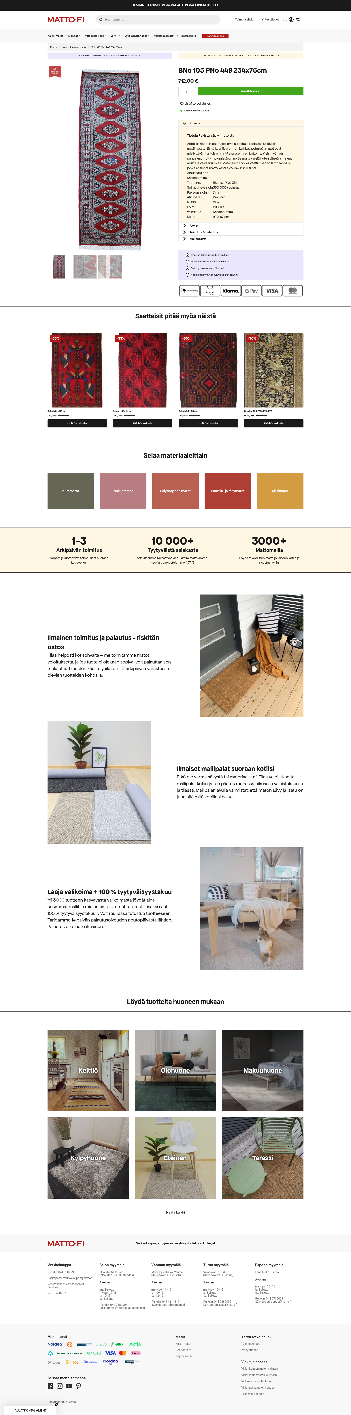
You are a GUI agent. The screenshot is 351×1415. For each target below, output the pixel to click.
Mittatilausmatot (164, 36)
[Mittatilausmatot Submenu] (177, 36)
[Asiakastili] (291, 19)
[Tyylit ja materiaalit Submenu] (150, 36)
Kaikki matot (55, 36)
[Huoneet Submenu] (81, 36)
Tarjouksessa (184, 1356)
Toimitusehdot (244, 19)
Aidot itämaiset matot (74, 47)
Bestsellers (188, 36)
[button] (171, 159)
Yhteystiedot (270, 19)
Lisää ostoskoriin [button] (77, 423)
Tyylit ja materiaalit (135, 36)
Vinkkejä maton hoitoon (256, 1381)
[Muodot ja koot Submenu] (107, 36)
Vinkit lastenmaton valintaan (259, 1375)
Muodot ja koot (94, 36)
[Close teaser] (56, 1405)
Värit (113, 36)
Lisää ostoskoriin (250, 91)
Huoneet (72, 36)
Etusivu (54, 47)
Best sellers (183, 1350)
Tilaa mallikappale (252, 1394)
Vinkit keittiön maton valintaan (260, 1368)
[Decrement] (181, 92)
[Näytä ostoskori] (298, 20)
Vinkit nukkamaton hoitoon (258, 1387)
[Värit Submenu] (119, 36)
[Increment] (191, 92)
